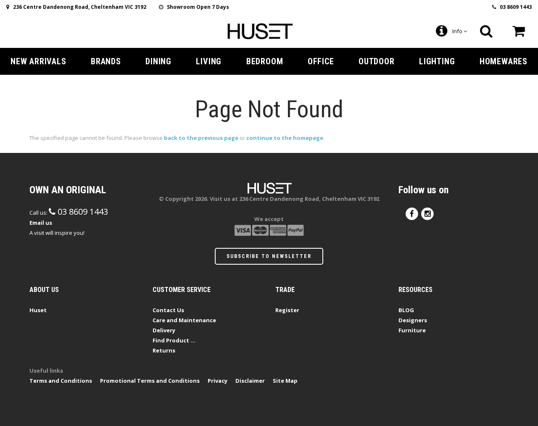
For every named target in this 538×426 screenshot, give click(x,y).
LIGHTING (437, 61)
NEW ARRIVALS (38, 61)
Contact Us (168, 310)
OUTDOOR (377, 61)
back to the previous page (201, 138)
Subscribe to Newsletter (269, 256)
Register (287, 310)
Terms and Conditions (60, 380)
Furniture (412, 330)
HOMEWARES (503, 61)
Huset (38, 310)
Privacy (217, 380)
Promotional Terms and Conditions (150, 380)
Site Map (285, 380)
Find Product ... (174, 340)
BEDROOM (264, 61)
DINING (158, 61)
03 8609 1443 (514, 7)
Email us (40, 222)
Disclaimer (250, 380)
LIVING (209, 61)
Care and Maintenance (184, 320)
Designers (412, 320)
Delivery (164, 330)
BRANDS (106, 61)
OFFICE (321, 61)
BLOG (406, 310)
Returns (164, 350)
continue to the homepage (284, 138)
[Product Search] (486, 31)
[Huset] (260, 30)
